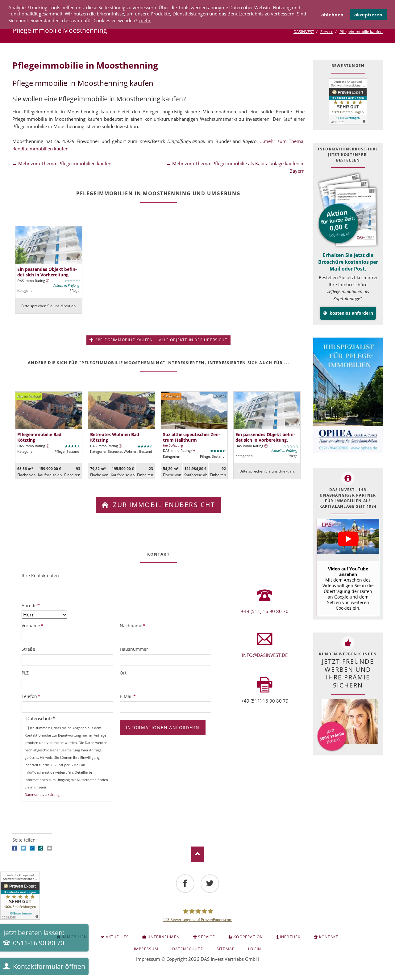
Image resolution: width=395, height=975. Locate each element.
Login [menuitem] (254, 949)
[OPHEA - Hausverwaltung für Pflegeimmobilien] (348, 396)
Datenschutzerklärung (42, 794)
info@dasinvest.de (265, 655)
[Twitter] (210, 883)
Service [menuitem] (206, 936)
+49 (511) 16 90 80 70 (265, 611)
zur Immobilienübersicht (163, 504)
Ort (123, 673)
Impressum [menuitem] (146, 949)
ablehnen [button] (332, 14)
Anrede (32, 605)
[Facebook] (185, 883)
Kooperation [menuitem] (248, 936)
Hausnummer (134, 649)
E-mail (49, 848)
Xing (40, 848)
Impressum (148, 959)
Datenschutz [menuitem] (187, 949)
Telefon (32, 696)
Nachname (132, 625)
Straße (28, 649)
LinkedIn (32, 848)
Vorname (32, 625)
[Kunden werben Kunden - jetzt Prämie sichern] (347, 725)
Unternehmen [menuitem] (164, 936)
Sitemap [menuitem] (226, 949)
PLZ (25, 673)
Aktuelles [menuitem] (117, 936)
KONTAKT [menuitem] (328, 936)
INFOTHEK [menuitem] (290, 936)
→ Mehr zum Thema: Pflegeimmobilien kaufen (61, 163)
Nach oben (197, 854)
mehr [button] (145, 20)
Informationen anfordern (162, 727)
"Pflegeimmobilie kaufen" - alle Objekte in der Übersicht (160, 340)
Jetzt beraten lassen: (33, 938)
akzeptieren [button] (368, 14)
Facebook (14, 848)
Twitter (23, 848)
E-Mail (130, 696)
